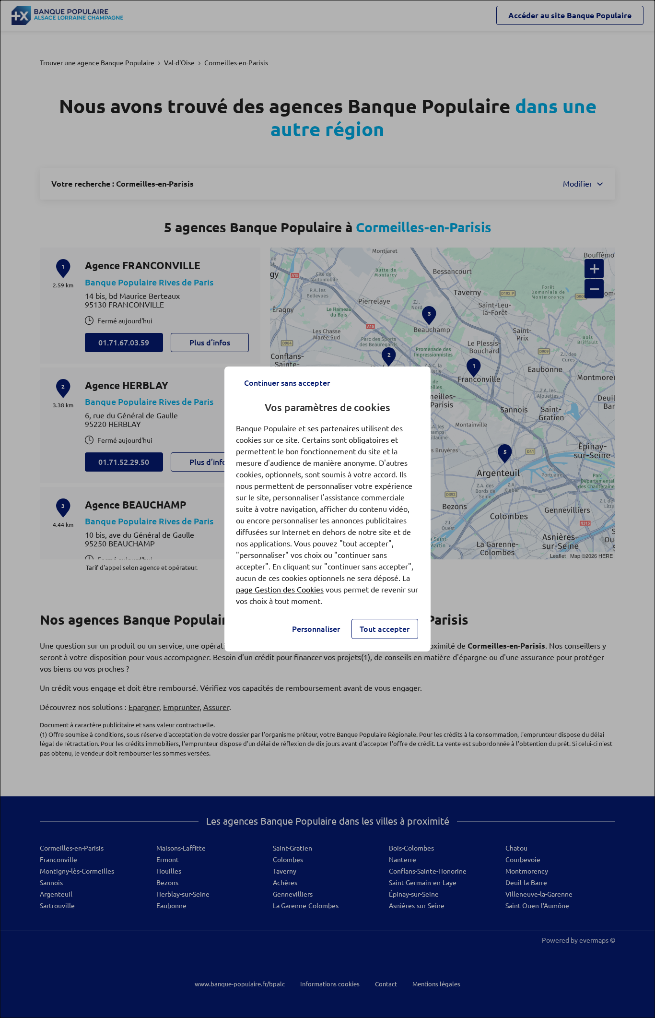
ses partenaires (333, 428)
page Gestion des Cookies (280, 589)
